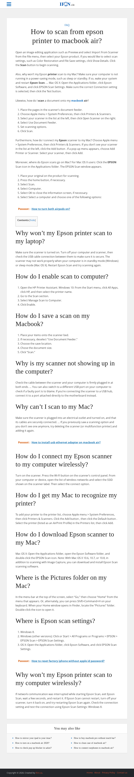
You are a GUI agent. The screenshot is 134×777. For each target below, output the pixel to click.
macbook (77, 100)
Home (90, 772)
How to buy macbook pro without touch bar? (95, 738)
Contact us (122, 772)
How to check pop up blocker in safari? (33, 748)
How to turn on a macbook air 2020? (32, 743)
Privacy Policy (108, 772)
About (97, 772)
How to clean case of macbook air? (90, 743)
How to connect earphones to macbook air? (94, 748)
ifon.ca (39, 772)
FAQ (67, 25)
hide (32, 220)
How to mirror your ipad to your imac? (33, 738)
